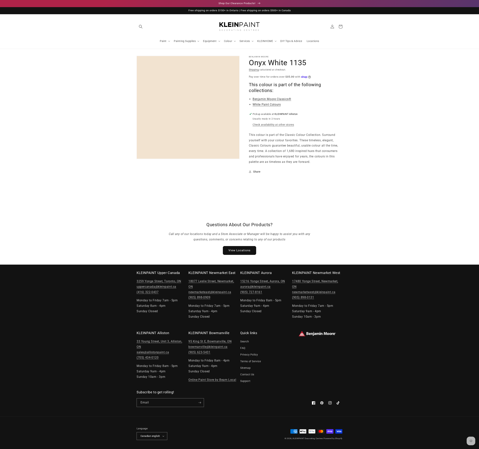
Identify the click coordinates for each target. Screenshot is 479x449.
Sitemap (245, 367)
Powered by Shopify (333, 438)
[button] (141, 26)
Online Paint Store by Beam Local (212, 380)
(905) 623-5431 (199, 352)
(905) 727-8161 (251, 292)
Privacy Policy (249, 354)
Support (245, 380)
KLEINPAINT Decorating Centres (308, 438)
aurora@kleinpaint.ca (255, 286)
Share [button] (256, 171)
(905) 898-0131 (303, 297)
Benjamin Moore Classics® (272, 99)
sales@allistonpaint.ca (153, 352)
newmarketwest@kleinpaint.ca (313, 292)
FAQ (242, 347)
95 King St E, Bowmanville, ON (209, 341)
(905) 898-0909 (199, 297)
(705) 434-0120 (147, 357)
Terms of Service (250, 361)
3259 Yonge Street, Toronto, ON (159, 281)
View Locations (239, 250)
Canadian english (150, 436)
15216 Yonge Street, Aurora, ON (262, 281)
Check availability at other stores (273, 124)
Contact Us (247, 374)
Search (244, 341)
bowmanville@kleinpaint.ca (208, 347)
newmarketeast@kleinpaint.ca (209, 292)
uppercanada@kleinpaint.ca (156, 286)
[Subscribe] (200, 402)
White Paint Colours (267, 104)
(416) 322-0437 (147, 292)
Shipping (254, 69)
